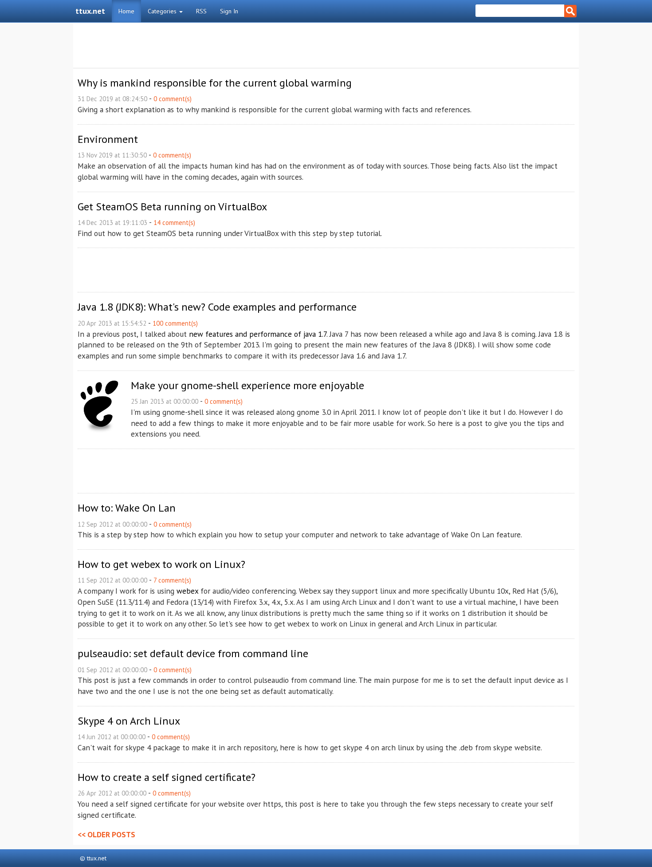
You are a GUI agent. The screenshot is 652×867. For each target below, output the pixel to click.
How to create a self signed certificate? (166, 777)
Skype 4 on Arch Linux (129, 721)
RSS (201, 11)
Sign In (229, 11)
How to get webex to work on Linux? (161, 564)
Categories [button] (163, 11)
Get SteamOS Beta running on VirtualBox (172, 206)
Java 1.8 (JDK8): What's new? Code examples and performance (217, 307)
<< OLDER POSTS (106, 834)
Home (126, 11)
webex (187, 591)
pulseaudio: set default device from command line (193, 653)
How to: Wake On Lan (127, 508)
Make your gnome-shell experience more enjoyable (247, 385)
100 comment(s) (175, 323)
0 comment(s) (172, 99)
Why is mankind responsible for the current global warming (215, 83)
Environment (108, 139)
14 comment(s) (174, 222)
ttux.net (90, 11)
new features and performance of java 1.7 (257, 334)
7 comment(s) (172, 580)
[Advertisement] (326, 46)
